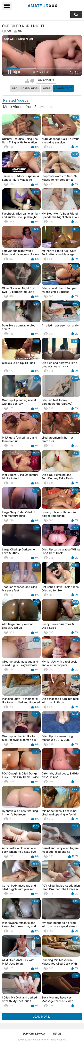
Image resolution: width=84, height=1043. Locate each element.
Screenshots (30, 88)
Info (14, 88)
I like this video (27, 81)
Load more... (42, 1016)
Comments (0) (63, 88)
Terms (57, 1033)
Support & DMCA (34, 1033)
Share (46, 88)
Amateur (42, 5)
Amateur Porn (38, 1039)
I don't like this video (32, 81)
